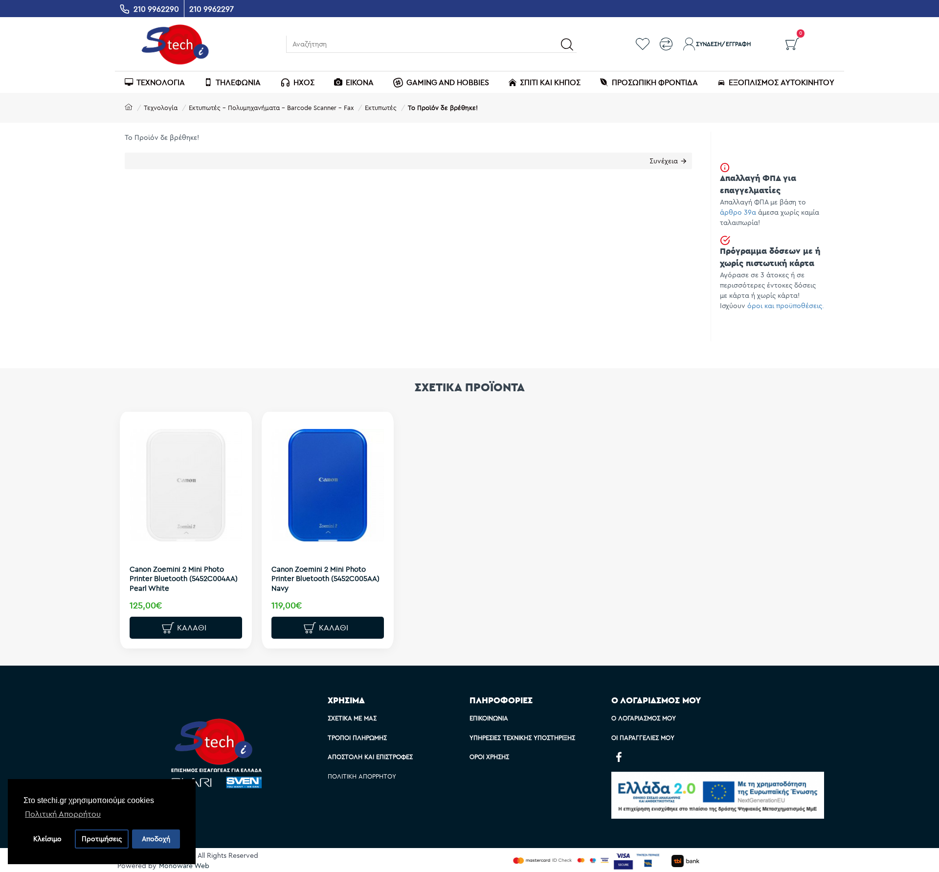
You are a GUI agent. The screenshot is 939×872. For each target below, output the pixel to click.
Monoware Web (184, 865)
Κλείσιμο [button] (47, 838)
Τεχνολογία (161, 108)
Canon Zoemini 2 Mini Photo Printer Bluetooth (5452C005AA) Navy (325, 578)
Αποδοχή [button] (156, 838)
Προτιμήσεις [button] (102, 838)
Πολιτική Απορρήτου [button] (63, 814)
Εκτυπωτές (381, 108)
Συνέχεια (663, 160)
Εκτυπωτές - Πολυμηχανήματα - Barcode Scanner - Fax (271, 108)
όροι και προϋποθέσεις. (785, 305)
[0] (792, 44)
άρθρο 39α (738, 212)
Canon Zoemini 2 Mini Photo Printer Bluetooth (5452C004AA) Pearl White (184, 578)
